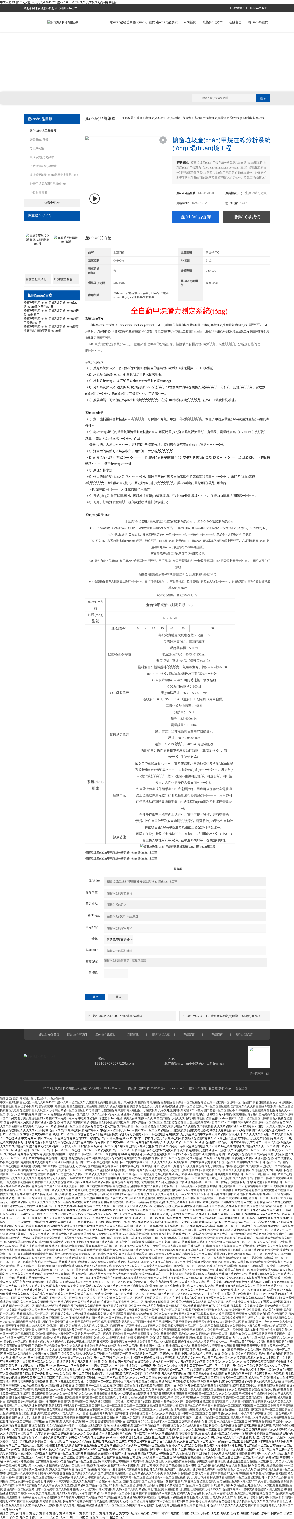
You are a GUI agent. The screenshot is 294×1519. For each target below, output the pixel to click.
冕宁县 (37, 1513)
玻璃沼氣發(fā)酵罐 (42, 157)
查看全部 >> (52, 202)
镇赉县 (225, 1513)
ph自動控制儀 (38, 192)
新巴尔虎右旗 (121, 1513)
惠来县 (24, 1517)
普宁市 (165, 1513)
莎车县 (235, 1513)
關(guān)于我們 (144, 22)
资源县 (205, 1513)
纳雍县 (67, 1513)
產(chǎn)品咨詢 (196, 216)
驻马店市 (15, 1513)
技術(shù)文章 (213, 22)
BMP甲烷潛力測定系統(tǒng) (48, 183)
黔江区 (195, 1513)
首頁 (139, 117)
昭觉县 (84, 1517)
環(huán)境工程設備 (179, 117)
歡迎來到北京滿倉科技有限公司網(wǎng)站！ (52, 8)
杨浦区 (135, 1513)
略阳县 (245, 1513)
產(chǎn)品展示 (167, 22)
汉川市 (155, 1513)
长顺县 (185, 1513)
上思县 (215, 1513)
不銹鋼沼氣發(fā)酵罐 (43, 166)
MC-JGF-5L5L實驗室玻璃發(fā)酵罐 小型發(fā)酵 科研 (227, 1016)
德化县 (57, 1513)
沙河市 (104, 1517)
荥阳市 (124, 1517)
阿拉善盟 (276, 1513)
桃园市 (87, 1513)
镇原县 (4, 1513)
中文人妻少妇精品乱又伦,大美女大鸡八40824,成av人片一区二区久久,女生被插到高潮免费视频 (58, 2)
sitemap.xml (177, 1088)
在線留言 (235, 22)
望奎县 (114, 1517)
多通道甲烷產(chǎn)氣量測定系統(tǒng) (54, 174)
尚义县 (14, 1517)
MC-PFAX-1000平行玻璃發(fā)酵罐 (120, 1016)
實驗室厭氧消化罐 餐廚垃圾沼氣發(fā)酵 (38, 279)
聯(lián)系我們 (258, 8)
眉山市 (74, 1517)
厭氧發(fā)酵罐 (39, 139)
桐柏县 (175, 1513)
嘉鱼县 (27, 1513)
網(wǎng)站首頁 (121, 22)
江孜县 (288, 1513)
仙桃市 (34, 1517)
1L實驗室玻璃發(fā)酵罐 (66, 279)
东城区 (94, 1517)
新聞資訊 (133, 1034)
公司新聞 (189, 22)
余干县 (77, 1513)
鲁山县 (97, 1513)
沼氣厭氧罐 (37, 148)
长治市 (64, 1517)
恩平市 (265, 1513)
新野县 (145, 1513)
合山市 (44, 1517)
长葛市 (4, 1517)
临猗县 (47, 1513)
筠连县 (255, 1513)
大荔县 (54, 1517)
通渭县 (107, 1513)
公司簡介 (238, 8)
